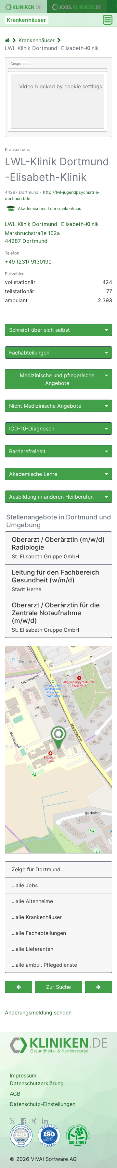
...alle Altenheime (32, 901)
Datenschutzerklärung (37, 1083)
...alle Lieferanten (32, 949)
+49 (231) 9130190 (28, 261)
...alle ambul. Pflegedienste (44, 965)
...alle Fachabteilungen (39, 933)
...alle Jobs (25, 885)
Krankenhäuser (26, 20)
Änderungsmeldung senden (38, 1012)
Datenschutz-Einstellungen (42, 1104)
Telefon (12, 253)
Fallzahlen (14, 273)
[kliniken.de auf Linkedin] (45, 1121)
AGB (15, 1093)
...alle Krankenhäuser (37, 917)
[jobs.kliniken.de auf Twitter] (13, 1121)
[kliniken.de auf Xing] (34, 1121)
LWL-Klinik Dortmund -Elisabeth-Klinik (52, 232)
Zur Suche (58, 987)
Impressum (23, 1075)
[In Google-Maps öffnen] (58, 749)
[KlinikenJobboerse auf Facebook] (24, 1121)
